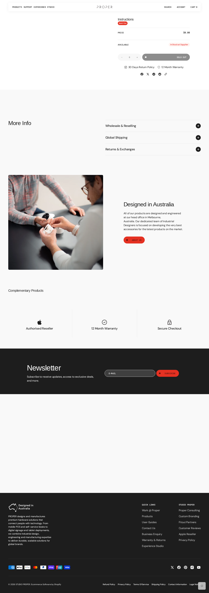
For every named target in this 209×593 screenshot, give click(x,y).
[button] (167, 7)
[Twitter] (148, 74)
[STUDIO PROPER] (104, 7)
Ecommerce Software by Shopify (46, 584)
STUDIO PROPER (23, 584)
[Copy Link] (165, 74)
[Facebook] (142, 74)
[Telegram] (153, 74)
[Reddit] (159, 74)
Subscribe (170, 373)
